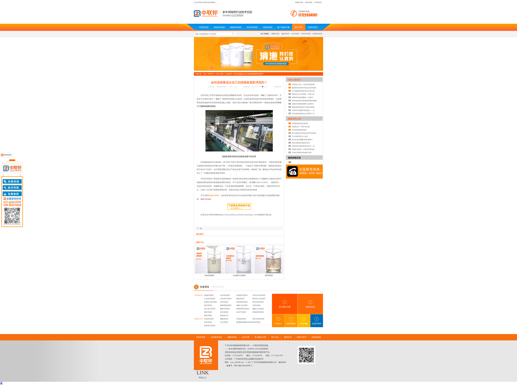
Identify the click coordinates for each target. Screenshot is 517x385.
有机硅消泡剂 (219, 27)
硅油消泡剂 (256, 322)
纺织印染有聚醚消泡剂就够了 (302, 140)
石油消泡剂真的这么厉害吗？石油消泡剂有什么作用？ (304, 114)
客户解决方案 (284, 307)
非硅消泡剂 (208, 322)
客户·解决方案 (283, 27)
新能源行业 (224, 315)
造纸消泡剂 (224, 302)
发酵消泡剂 (232, 337)
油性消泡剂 (224, 312)
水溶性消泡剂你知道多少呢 (301, 152)
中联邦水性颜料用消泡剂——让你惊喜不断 (304, 110)
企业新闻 (228, 74)
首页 (205, 74)
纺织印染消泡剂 (258, 302)
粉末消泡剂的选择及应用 (301, 143)
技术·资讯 (299, 27)
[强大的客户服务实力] (258, 54)
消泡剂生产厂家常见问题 (301, 127)
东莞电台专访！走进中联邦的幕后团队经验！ (304, 84)
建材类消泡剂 (225, 309)
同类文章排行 (294, 80)
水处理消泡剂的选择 (299, 130)
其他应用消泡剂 (258, 312)
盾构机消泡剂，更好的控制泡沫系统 (304, 149)
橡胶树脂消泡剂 (225, 305)
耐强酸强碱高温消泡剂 (244, 322)
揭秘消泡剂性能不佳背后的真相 (303, 107)
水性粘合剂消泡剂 (258, 295)
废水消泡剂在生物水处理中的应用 (304, 133)
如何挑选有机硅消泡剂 (300, 123)
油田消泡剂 (208, 305)
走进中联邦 (316, 324)
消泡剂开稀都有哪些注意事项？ (303, 104)
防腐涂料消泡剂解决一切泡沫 (302, 97)
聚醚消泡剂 (275, 34)
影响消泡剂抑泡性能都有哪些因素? (304, 101)
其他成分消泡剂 (209, 326)
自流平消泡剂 (241, 312)
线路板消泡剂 (235, 27)
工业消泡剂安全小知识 (300, 136)
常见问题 (304, 324)
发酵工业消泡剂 (242, 305)
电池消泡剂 (208, 315)
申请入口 (202, 378)
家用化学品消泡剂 (258, 299)
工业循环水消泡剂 (239, 275)
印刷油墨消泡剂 (242, 302)
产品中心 (278, 324)
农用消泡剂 (256, 305)
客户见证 (275, 337)
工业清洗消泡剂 (209, 299)
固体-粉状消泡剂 (258, 319)
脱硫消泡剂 (285, 34)
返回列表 (278, 87)
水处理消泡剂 (252, 27)
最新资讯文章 (294, 119)
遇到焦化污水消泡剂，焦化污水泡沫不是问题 (304, 94)
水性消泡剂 (295, 34)
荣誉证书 (288, 337)
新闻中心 (211, 74)
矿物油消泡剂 (241, 319)
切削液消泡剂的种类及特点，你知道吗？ (304, 146)
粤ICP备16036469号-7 (243, 366)
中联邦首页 (204, 27)
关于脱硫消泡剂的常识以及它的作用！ (304, 91)
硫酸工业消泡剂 (258, 309)
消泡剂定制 (267, 27)
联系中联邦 (312, 27)
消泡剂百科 (291, 324)
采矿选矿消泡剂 (209, 309)
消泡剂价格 (316, 337)
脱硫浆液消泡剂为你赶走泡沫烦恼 (304, 88)
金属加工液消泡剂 (210, 302)
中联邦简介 (318, 2)
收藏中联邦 (299, 2)
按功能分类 (199, 295)
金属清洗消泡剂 (242, 295)
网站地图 (308, 2)
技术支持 (245, 337)
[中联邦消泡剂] (205, 16)
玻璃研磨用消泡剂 (242, 309)
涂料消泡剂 (269, 275)
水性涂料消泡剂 (225, 299)
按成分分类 (199, 319)
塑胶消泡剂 (208, 312)
